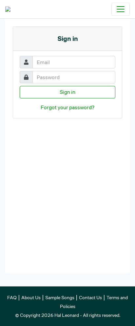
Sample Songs (59, 297)
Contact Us (90, 297)
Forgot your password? (67, 107)
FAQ (12, 297)
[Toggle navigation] (120, 9)
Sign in (67, 92)
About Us (31, 297)
